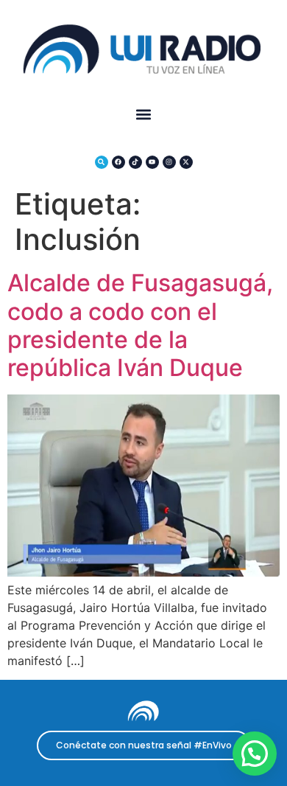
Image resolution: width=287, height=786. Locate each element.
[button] (144, 114)
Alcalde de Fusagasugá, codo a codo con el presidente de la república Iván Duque (140, 325)
